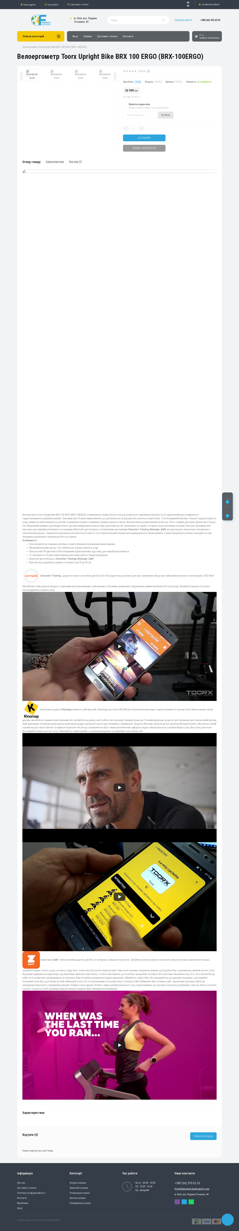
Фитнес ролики (78, 1198)
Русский (189, 2)
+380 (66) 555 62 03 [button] (187, 1183)
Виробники (22, 1203)
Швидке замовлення (144, 148)
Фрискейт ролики (79, 1187)
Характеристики (55, 161)
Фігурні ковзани (78, 1182)
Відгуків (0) (75, 161)
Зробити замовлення (209, 38)
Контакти (128, 36)
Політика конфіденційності (31, 1193)
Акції (75, 36)
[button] (29, 4)
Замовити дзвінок (183, 20)
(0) (148, 71)
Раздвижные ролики (80, 1203)
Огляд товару (31, 162)
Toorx (137, 81)
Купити (165, 115)
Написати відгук (203, 1136)
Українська (189, 5)
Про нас (21, 1182)
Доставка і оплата (79, 4)
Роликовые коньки (80, 1193)
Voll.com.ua (36, 1220)
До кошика (144, 137)
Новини (88, 36)
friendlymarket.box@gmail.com (192, 1189)
